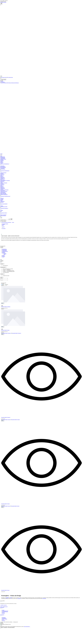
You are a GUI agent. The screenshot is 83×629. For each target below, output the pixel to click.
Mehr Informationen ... (27, 626)
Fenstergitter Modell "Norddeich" (5, 306)
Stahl (4, 254)
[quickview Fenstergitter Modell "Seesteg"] (1, 508)
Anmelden (1, 81)
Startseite (3, 226)
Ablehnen (2, 627)
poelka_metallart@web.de (3, 606)
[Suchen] (1, 3)
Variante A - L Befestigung (6, 269)
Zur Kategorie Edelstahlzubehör (4, 170)
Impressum (3, 620)
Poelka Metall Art (5, 265)
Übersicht (1, 82)
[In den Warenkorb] (2, 305)
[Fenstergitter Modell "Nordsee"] (10, 419)
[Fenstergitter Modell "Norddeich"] (41, 294)
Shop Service (2, 607)
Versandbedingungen (5, 611)
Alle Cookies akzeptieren (11, 627)
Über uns (3, 612)
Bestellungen (17, 82)
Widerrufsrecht (4, 618)
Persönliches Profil (5, 82)
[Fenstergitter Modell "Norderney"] (11, 333)
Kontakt (3, 610)
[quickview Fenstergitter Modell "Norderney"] (1, 335)
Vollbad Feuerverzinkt (6, 275)
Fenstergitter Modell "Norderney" (5, 417)
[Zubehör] (0, 216)
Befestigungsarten (3, 267)
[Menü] (1, 76)
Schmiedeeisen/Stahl (5, 251)
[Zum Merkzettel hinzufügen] (2, 303)
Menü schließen (4, 79)
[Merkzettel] (41, 75)
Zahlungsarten (13, 82)
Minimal (4, 278)
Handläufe (3, 252)
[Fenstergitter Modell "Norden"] (41, 317)
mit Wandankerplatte (6, 272)
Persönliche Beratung (3, 2)
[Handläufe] (0, 207)
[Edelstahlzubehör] (0, 195)
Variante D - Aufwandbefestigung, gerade (8, 271)
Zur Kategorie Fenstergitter (4, 208)
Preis (1, 277)
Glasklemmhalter (4, 250)
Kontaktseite (19, 598)
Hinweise (3, 613)
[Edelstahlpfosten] (0, 169)
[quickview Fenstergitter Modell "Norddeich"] (1, 304)
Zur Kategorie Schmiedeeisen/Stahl (5, 196)
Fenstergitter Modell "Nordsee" (5, 503)
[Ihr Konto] (0, 78)
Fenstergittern (44, 598)
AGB (3, 619)
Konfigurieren (5, 627)
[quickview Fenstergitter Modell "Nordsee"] (1, 422)
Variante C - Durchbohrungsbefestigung (8, 270)
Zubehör (3, 255)
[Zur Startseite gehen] (6, 77)
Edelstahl (5, 253)
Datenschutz (3, 617)
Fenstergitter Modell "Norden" (5, 330)
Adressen (9, 82)
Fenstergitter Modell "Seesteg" (5, 590)
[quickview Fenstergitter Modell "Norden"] (1, 328)
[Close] (0, 628)
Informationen (2, 614)
